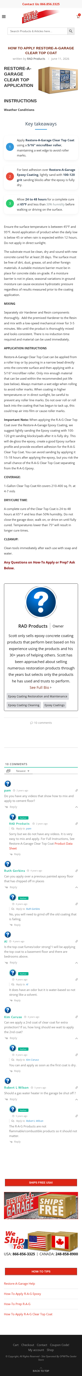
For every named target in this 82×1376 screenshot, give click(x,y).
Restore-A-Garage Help (19, 1283)
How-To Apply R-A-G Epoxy (22, 1294)
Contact (42, 1345)
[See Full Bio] (50, 687)
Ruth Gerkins (33, 909)
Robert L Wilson (34, 1121)
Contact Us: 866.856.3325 (41, 4)
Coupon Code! (59, 1345)
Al (27, 984)
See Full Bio (39, 687)
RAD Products (36, 59)
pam (28, 828)
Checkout (27, 1345)
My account (36, 1350)
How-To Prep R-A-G (17, 1304)
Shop (50, 1350)
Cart (16, 1345)
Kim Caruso (32, 1059)
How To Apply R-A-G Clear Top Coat (28, 1314)
